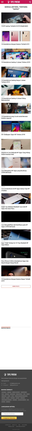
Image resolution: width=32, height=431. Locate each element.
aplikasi (7, 394)
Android (9, 392)
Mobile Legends (16, 392)
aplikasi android (22, 399)
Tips (24, 394)
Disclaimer (24, 424)
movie (28, 394)
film (3, 394)
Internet (15, 399)
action (3, 401)
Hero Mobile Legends (6, 399)
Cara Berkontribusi (20, 426)
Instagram (12, 394)
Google (8, 401)
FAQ (19, 424)
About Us (14, 424)
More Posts (16, 286)
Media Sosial (19, 394)
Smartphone (24, 392)
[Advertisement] (16, 307)
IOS (28, 399)
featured (4, 392)
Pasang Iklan (11, 426)
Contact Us (7, 424)
